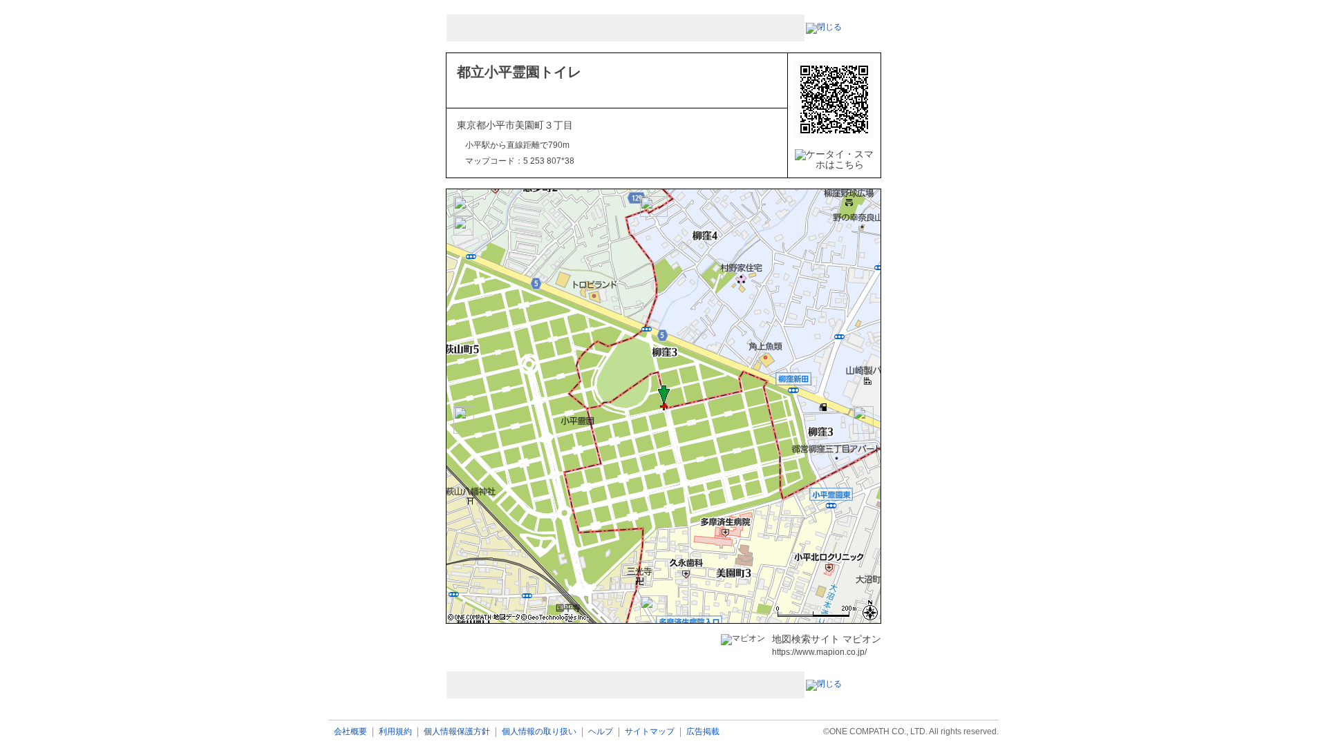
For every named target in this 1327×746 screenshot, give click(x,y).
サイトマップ (650, 731)
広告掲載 (702, 731)
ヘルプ (600, 731)
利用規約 (395, 731)
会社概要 (350, 731)
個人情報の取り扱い (539, 731)
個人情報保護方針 (457, 731)
